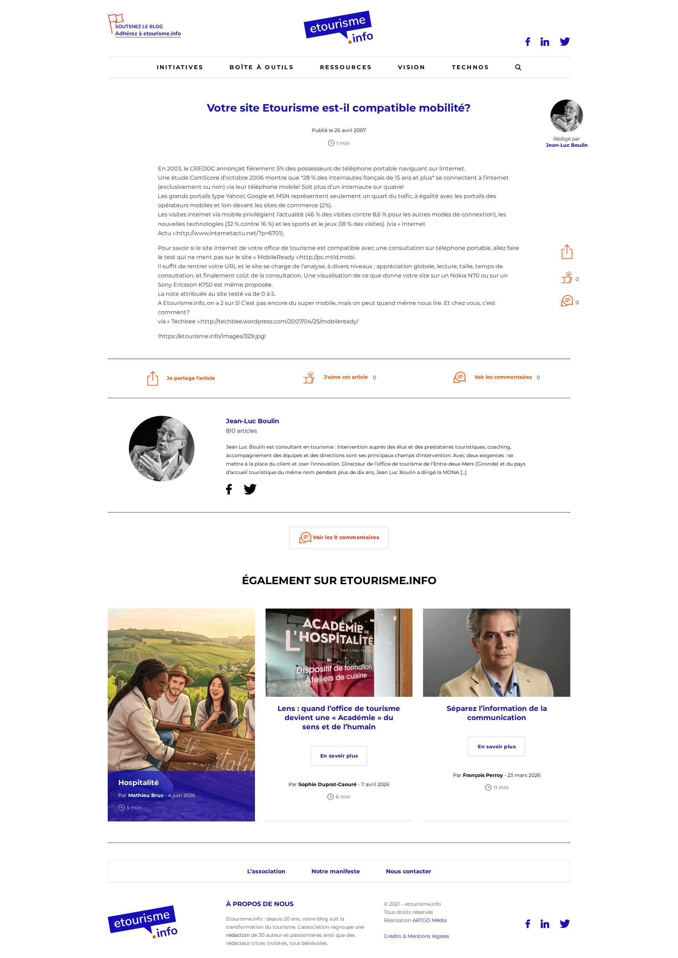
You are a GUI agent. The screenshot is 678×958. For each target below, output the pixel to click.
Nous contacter (408, 871)
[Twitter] (565, 41)
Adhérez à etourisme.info (148, 33)
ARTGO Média (429, 920)
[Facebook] (527, 41)
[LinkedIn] (545, 41)
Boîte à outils (261, 67)
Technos (470, 67)
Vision (412, 67)
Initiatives (180, 67)
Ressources (346, 67)
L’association (266, 871)
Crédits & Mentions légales (416, 936)
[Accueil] (339, 13)
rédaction (238, 935)
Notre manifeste (335, 871)
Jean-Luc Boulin (252, 421)
